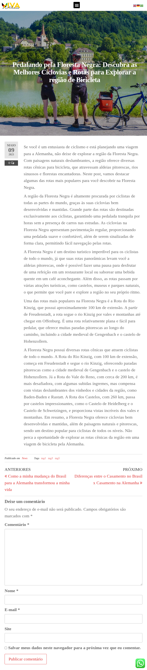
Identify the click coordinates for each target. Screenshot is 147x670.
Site (8, 628)
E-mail (12, 609)
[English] (135, 5)
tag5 (57, 458)
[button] (77, 5)
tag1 (43, 458)
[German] (138, 5)
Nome (11, 590)
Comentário (17, 524)
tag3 (50, 458)
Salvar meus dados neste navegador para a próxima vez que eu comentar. (74, 647)
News (24, 458)
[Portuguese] (142, 5)
